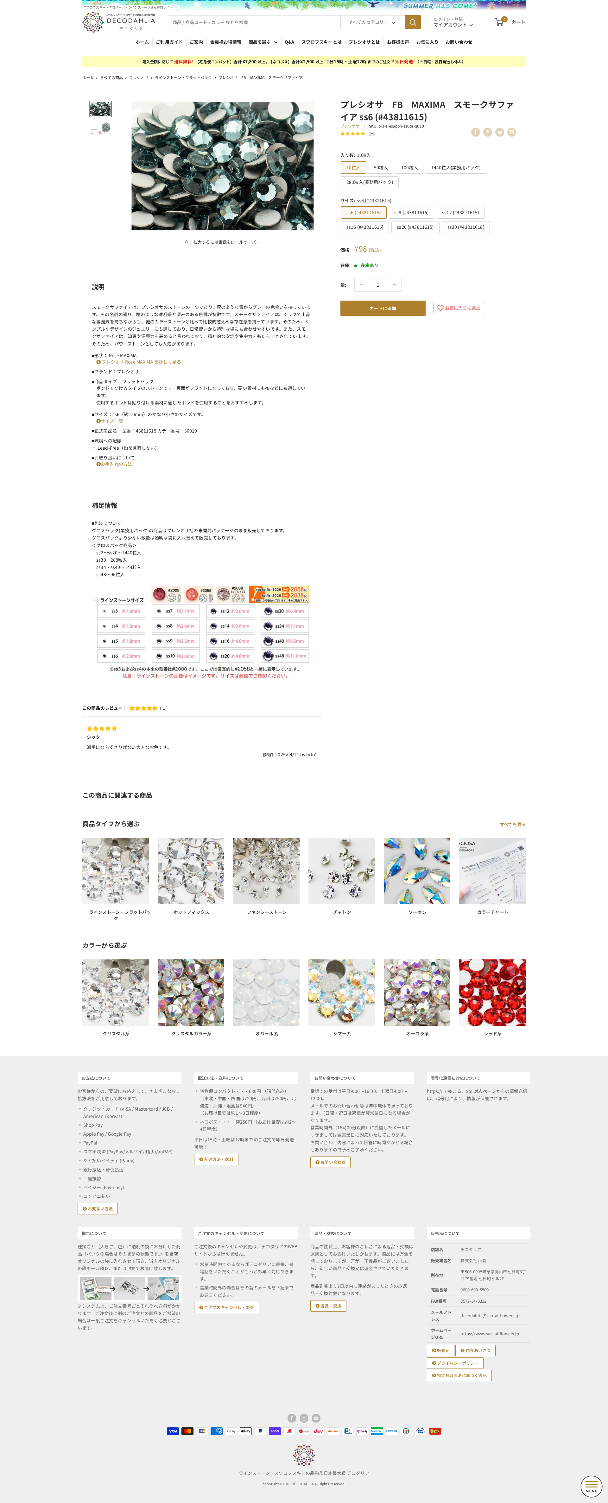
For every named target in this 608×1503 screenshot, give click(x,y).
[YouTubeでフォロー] (316, 1418)
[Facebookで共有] (475, 132)
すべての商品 (111, 77)
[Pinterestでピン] (487, 132)
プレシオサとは (364, 42)
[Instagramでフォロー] (304, 1418)
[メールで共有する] (511, 132)
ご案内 (196, 42)
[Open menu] (591, 1486)
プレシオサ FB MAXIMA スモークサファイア (260, 77)
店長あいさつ (478, 1350)
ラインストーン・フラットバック (183, 77)
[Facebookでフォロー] (292, 1418)
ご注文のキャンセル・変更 (228, 1307)
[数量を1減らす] (361, 284)
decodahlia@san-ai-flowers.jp (489, 1316)
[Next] (525, 992)
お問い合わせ (459, 42)
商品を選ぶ (260, 42)
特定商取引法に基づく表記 (461, 1375)
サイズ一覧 (112, 421)
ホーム (142, 42)
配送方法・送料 (218, 1159)
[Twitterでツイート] (499, 132)
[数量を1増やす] (395, 284)
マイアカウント (451, 24)
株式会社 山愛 (473, 1260)
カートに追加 (383, 308)
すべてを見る (513, 824)
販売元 (443, 1350)
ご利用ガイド (169, 42)
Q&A (289, 42)
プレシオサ (139, 77)
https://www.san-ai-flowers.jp (489, 1334)
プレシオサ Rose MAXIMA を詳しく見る (141, 362)
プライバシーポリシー (457, 1363)
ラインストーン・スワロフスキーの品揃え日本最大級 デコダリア (304, 1473)
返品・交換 (330, 1306)
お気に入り (427, 42)
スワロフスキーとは (321, 42)
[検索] (413, 22)
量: (343, 284)
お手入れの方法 (116, 464)
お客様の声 (398, 42)
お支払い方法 (100, 1209)
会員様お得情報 (226, 42)
